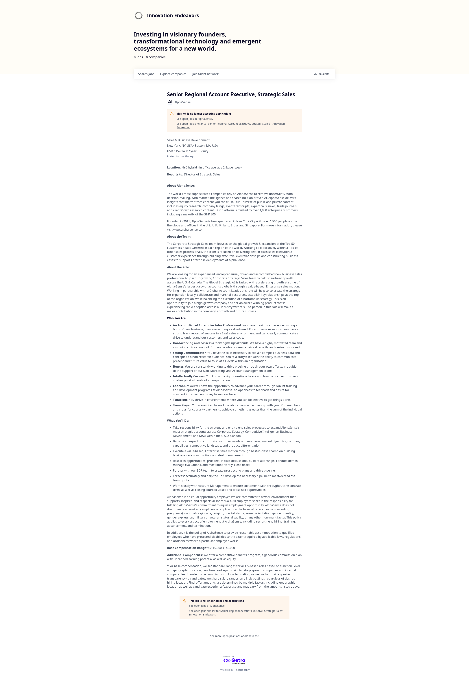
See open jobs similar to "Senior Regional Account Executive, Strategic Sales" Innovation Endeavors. (231, 125)
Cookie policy (243, 669)
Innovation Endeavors (173, 15)
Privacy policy (226, 669)
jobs (146, 74)
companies (173, 74)
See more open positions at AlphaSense (234, 636)
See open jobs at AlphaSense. (195, 118)
